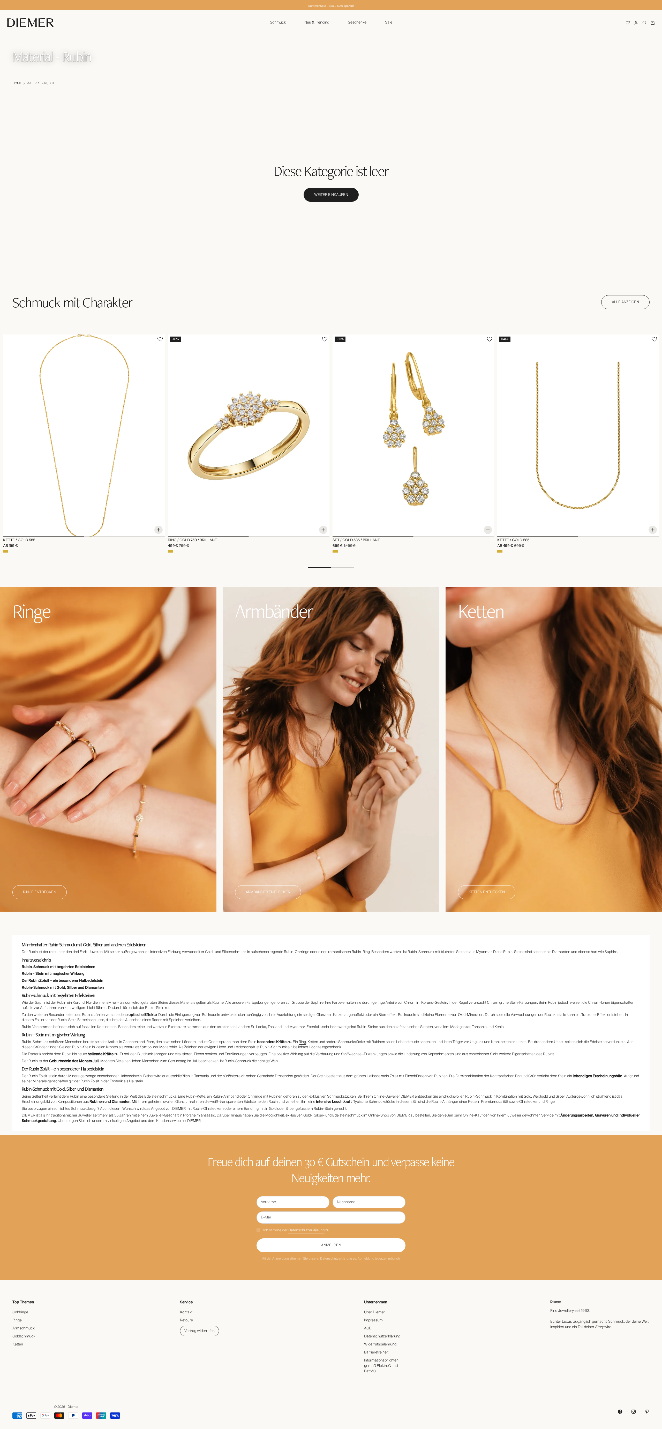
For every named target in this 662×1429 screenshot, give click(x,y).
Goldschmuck (23, 1336)
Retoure (186, 1320)
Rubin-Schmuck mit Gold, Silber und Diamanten (63, 988)
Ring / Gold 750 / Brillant (192, 540)
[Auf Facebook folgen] (620, 1411)
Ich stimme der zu (296, 1230)
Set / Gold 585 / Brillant (356, 540)
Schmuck (278, 22)
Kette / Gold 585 (19, 540)
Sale (388, 22)
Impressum (373, 1320)
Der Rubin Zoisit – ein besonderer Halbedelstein (62, 981)
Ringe (17, 1320)
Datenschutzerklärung (306, 1230)
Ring (302, 1042)
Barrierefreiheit (376, 1352)
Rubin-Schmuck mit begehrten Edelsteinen (58, 967)
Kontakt (186, 1312)
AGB (367, 1328)
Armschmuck (23, 1328)
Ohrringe (255, 1096)
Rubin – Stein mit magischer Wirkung (53, 974)
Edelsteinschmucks (160, 1096)
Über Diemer (374, 1312)
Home (17, 83)
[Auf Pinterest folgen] (647, 1411)
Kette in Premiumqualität (488, 1102)
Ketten (17, 1344)
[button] (628, 23)
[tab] (72, 302)
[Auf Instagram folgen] (633, 1411)
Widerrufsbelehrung (380, 1344)
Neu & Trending (316, 22)
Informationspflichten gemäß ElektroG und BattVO (381, 1365)
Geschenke (357, 22)
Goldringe (20, 1312)
